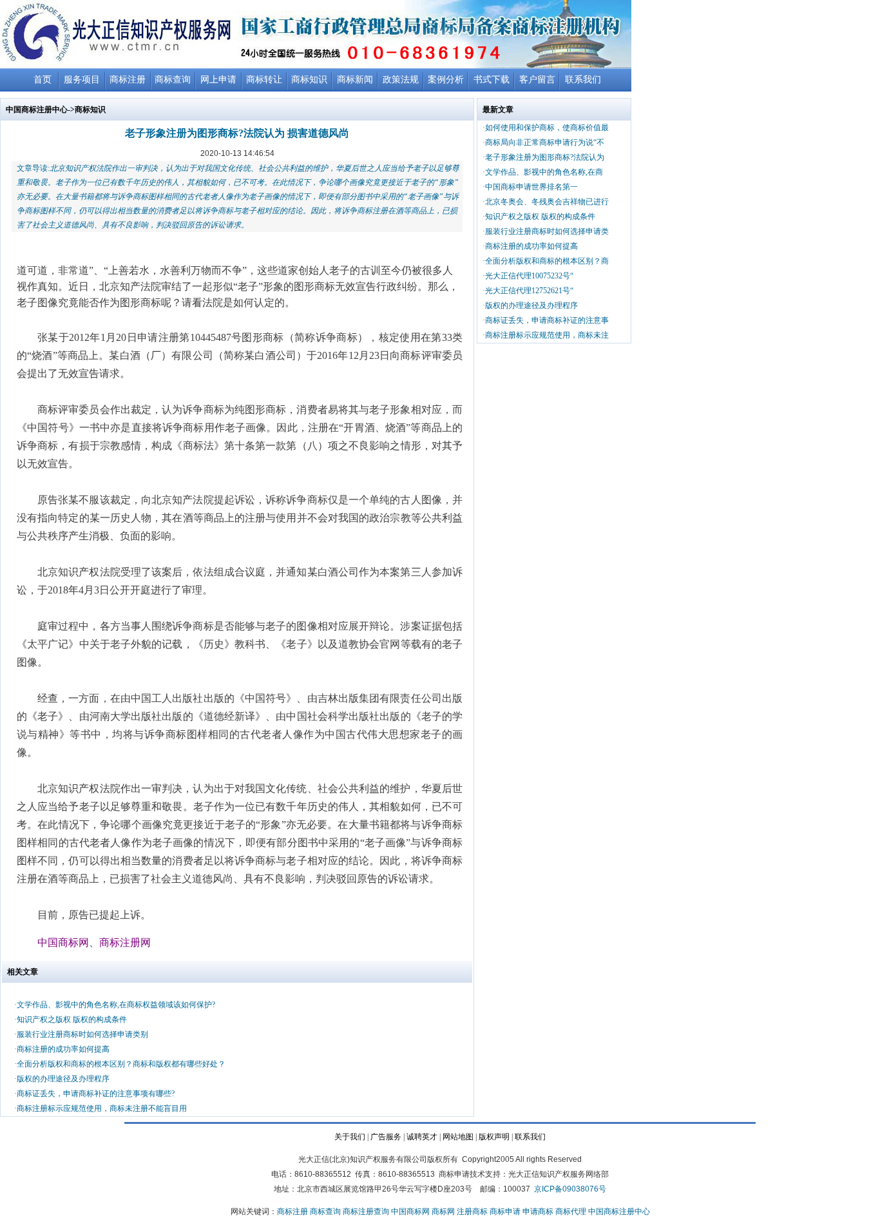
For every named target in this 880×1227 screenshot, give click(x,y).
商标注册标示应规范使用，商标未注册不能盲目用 (102, 1108)
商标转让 (264, 79)
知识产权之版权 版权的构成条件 (72, 1019)
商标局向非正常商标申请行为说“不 (544, 142)
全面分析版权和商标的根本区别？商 (547, 261)
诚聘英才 (422, 1136)
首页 (42, 79)
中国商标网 (410, 1211)
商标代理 (570, 1211)
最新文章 (498, 109)
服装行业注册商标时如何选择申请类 (547, 231)
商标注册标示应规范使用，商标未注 (547, 335)
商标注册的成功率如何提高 (63, 1049)
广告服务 (385, 1136)
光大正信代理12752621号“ (529, 290)
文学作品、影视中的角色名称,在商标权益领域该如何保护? (116, 1004)
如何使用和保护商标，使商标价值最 (547, 127)
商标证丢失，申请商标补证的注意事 (547, 320)
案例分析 (446, 79)
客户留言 (537, 79)
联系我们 (583, 79)
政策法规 (401, 79)
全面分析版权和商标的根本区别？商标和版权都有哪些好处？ (121, 1063)
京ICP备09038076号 (570, 1188)
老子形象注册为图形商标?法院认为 (544, 157)
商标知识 (309, 79)
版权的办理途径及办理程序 (63, 1078)
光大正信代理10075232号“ (529, 275)
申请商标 (537, 1211)
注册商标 (472, 1211)
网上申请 (218, 79)
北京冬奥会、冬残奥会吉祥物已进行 (547, 201)
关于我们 (349, 1136)
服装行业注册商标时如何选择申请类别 (82, 1034)
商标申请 (505, 1211)
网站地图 (458, 1136)
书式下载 (491, 79)
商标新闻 (355, 79)
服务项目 (82, 79)
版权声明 (494, 1136)
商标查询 (173, 79)
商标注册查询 (366, 1211)
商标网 (443, 1211)
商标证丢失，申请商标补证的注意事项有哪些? (96, 1093)
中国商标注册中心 (37, 109)
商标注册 (128, 79)
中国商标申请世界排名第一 (531, 186)
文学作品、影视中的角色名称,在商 (544, 172)
